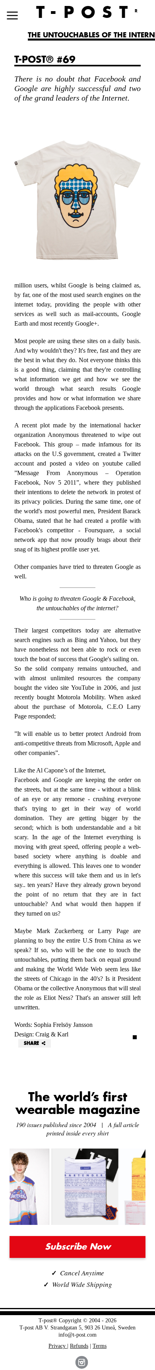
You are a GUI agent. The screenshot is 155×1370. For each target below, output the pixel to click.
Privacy (57, 1346)
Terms (100, 1346)
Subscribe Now (77, 1247)
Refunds (79, 1346)
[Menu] (12, 15)
